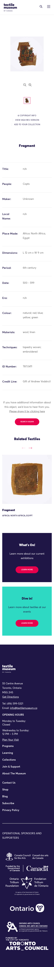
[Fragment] (27, 479)
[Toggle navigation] (41, 6)
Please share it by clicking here (27, 411)
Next (30, 448)
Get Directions (10, 697)
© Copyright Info (27, 116)
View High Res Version (27, 120)
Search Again (27, 422)
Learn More (27, 570)
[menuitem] (27, 747)
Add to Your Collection (27, 125)
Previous (23, 448)
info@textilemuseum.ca (23, 708)
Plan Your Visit (10, 740)
